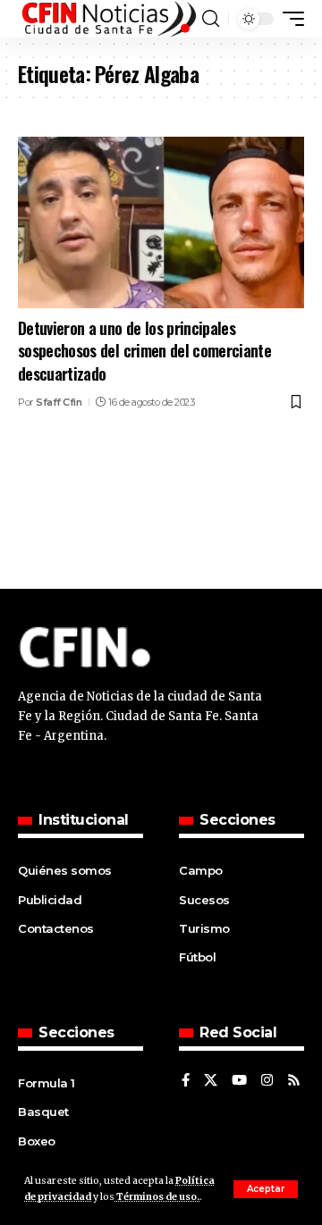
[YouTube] (239, 1081)
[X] (210, 1081)
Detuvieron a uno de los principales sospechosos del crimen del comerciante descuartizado (144, 350)
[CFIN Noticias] (108, 19)
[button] (265, 1189)
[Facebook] (185, 1081)
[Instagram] (266, 1081)
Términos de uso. (156, 1197)
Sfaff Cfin (58, 402)
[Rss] (293, 1081)
